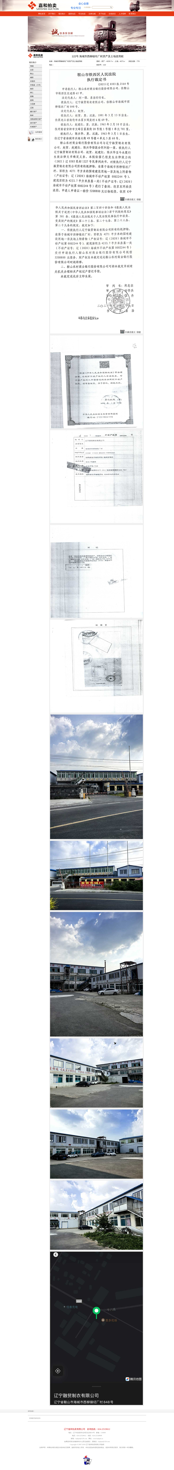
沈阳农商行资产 (36, 119)
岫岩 (31, 77)
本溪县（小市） (36, 85)
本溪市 (32, 81)
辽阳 (31, 108)
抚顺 (31, 96)
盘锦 (31, 100)
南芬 (31, 89)
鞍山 (31, 74)
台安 (31, 70)
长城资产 (33, 127)
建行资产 (33, 111)
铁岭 (31, 115)
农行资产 (33, 123)
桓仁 (31, 92)
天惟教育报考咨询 (34, 1418)
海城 (31, 66)
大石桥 (32, 104)
